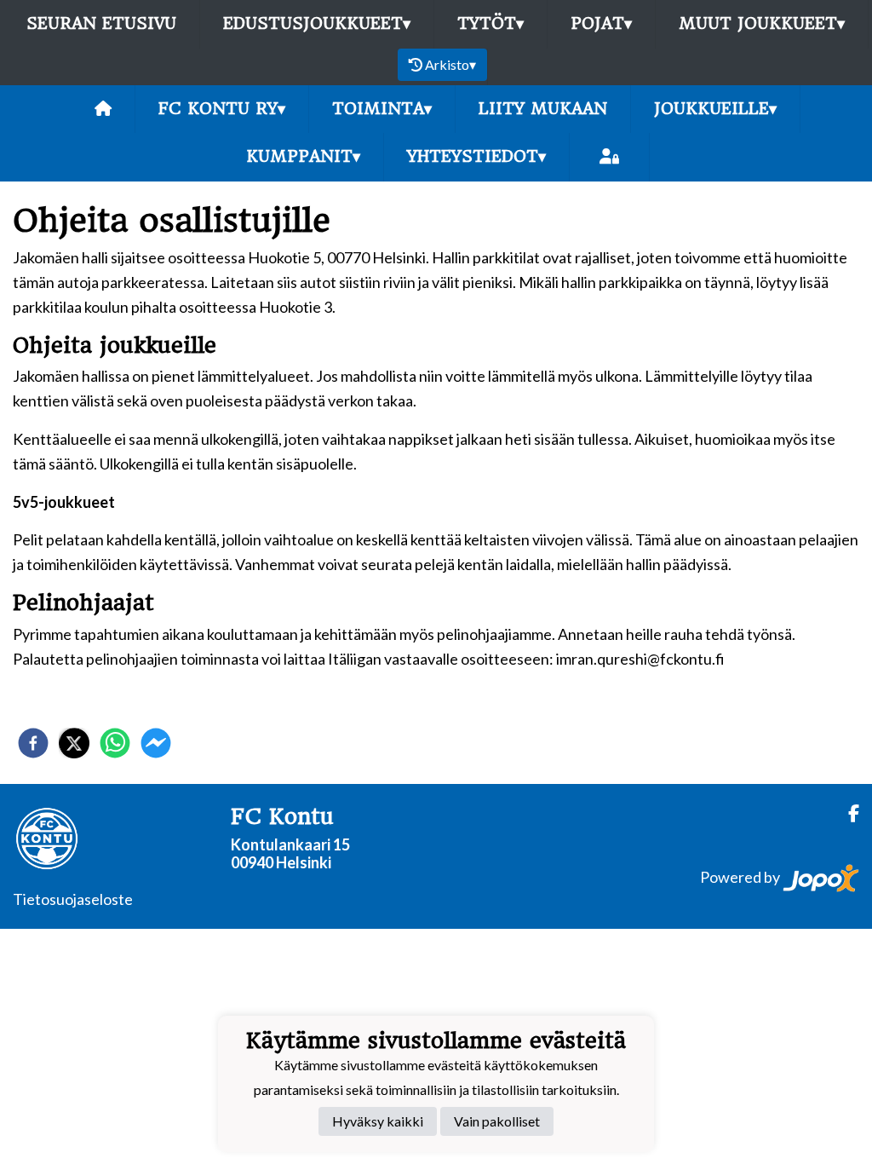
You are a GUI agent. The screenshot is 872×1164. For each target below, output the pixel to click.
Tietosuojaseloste (73, 899)
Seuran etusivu (101, 23)
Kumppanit (303, 156)
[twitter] (74, 743)
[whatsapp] (115, 743)
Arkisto (450, 64)
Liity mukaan (543, 108)
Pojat (601, 23)
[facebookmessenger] (156, 743)
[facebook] (33, 743)
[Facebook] (847, 813)
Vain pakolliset (497, 1121)
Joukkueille (715, 108)
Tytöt (490, 23)
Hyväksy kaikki (377, 1121)
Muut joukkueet (762, 23)
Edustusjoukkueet (316, 23)
